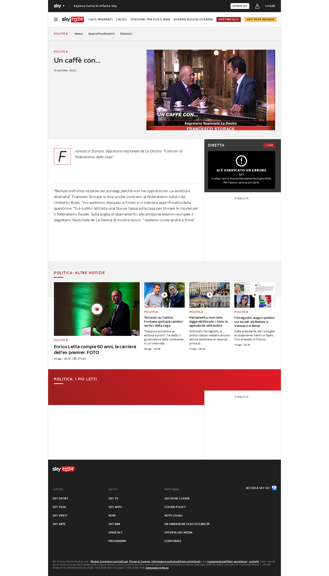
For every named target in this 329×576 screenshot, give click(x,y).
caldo (121, 19)
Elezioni (126, 33)
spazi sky (115, 532)
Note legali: (171, 489)
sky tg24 (59, 507)
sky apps (115, 507)
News (79, 33)
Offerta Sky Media (178, 532)
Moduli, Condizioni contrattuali (109, 561)
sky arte (59, 524)
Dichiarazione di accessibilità (186, 524)
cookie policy (175, 507)
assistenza (240, 561)
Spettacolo (229, 19)
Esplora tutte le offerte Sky (95, 6)
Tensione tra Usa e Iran (150, 19)
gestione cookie (177, 498)
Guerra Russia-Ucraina (193, 19)
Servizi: (113, 489)
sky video (60, 515)
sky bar (114, 524)
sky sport (60, 498)
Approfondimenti (101, 33)
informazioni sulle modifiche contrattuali (176, 561)
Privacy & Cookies (139, 561)
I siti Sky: (58, 489)
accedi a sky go (258, 488)
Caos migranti (100, 19)
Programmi (117, 541)
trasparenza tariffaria (220, 561)
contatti (254, 561)
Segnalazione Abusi (157, 567)
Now (112, 515)
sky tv (113, 498)
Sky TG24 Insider (260, 19)
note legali (173, 515)
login (270, 6)
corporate (172, 541)
